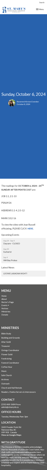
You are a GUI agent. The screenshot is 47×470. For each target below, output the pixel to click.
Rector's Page (7, 302)
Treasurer (5, 346)
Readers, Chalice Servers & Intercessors (18, 392)
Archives (5, 379)
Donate (4, 314)
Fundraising (6, 358)
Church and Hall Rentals (11, 388)
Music (4, 371)
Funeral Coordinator (10, 363)
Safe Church (6, 375)
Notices (4, 308)
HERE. (31, 228)
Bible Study (6, 333)
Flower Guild (6, 354)
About (4, 299)
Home (4, 296)
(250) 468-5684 (8, 404)
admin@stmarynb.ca (10, 407)
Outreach (5, 383)
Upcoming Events (10, 234)
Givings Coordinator (10, 350)
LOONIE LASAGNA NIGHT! (15, 273)
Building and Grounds (10, 338)
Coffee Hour (6, 367)
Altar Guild (6, 342)
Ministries (5, 311)
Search (41, 2)
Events (4, 305)
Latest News (7, 267)
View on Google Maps (11, 435)
